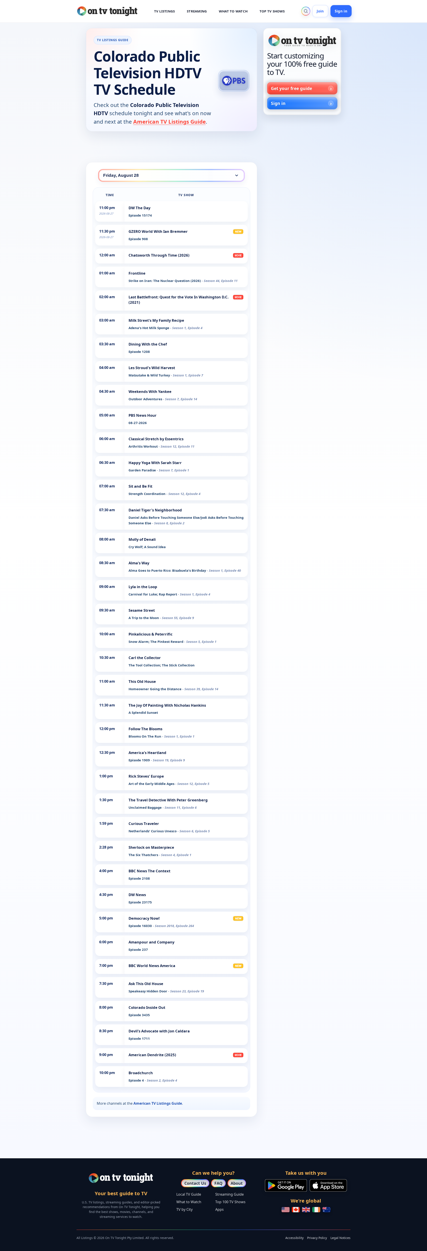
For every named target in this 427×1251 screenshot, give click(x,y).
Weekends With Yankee (150, 391)
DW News (137, 894)
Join (320, 11)
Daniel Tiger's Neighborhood (155, 510)
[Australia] (326, 1209)
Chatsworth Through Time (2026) (159, 255)
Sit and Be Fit (140, 486)
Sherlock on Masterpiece (151, 847)
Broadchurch (141, 1072)
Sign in (341, 11)
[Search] (305, 11)
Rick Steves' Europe (146, 776)
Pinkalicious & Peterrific (151, 634)
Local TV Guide (188, 1194)
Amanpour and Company (151, 942)
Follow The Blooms (145, 728)
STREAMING (197, 11)
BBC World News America (152, 965)
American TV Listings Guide (169, 121)
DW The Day (139, 207)
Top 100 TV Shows (230, 1201)
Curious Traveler (144, 823)
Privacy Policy (317, 1238)
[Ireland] (316, 1209)
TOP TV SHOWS (272, 11)
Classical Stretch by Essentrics (156, 438)
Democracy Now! (144, 918)
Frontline (137, 273)
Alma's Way (139, 562)
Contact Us (195, 1183)
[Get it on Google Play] (286, 1185)
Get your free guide (291, 88)
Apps (219, 1209)
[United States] (286, 1209)
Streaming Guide (229, 1194)
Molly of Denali (142, 539)
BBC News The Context (149, 870)
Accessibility (294, 1238)
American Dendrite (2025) (152, 1054)
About (237, 1183)
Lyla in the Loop (143, 586)
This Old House (142, 681)
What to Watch (188, 1201)
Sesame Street (142, 610)
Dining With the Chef (148, 344)
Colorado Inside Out (147, 1007)
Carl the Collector (145, 657)
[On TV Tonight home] (302, 40)
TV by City (184, 1209)
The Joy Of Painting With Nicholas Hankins (167, 705)
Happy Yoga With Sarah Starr (155, 462)
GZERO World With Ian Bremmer (158, 231)
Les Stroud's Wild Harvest (152, 367)
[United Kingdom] (306, 1209)
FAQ (218, 1183)
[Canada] (296, 1209)
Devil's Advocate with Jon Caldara (159, 1031)
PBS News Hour (143, 415)
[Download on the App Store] (328, 1185)
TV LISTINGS (164, 11)
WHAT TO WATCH (233, 11)
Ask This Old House (146, 983)
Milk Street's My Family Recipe (156, 320)
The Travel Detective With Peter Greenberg (168, 799)
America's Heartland (147, 752)
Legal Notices (340, 1238)
